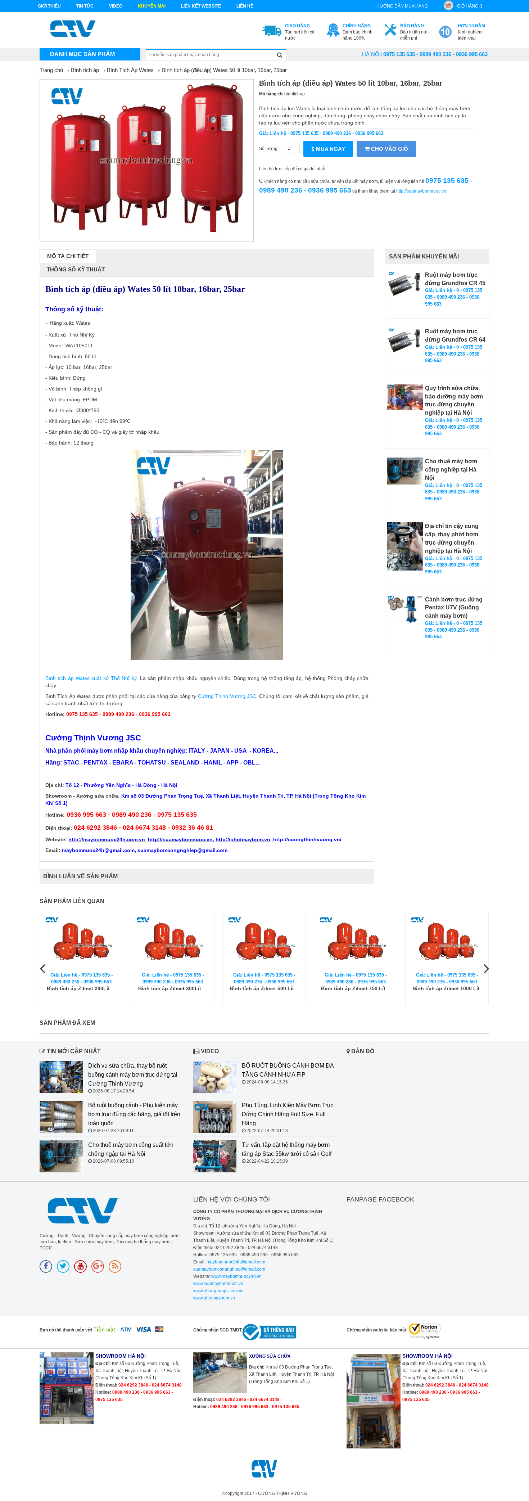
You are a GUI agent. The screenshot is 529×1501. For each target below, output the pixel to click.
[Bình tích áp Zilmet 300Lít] (173, 942)
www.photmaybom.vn (214, 1298)
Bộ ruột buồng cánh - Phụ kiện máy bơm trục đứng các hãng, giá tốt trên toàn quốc (134, 1114)
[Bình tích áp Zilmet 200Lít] (81, 942)
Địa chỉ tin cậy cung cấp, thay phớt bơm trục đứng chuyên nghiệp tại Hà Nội (452, 538)
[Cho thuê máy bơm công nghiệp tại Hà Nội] (405, 470)
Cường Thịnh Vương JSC (227, 696)
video (115, 6)
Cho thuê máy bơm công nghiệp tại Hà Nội (451, 469)
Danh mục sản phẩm (82, 54)
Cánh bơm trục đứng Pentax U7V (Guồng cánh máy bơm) (454, 607)
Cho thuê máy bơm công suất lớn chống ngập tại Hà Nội (130, 1149)
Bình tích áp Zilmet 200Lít (78, 988)
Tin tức (85, 6)
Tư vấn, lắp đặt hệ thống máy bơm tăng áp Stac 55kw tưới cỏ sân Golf (286, 1149)
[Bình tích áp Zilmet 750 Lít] (355, 942)
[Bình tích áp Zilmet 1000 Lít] (447, 942)
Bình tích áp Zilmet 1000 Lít (446, 988)
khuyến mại (152, 6)
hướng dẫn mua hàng (402, 6)
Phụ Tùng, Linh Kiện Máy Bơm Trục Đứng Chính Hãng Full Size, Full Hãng (287, 1114)
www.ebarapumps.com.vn (218, 1290)
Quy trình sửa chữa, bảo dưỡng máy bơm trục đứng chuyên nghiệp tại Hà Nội (454, 400)
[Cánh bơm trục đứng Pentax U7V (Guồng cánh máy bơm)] (405, 609)
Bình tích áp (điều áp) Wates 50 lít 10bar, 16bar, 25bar (224, 70)
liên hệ (244, 6)
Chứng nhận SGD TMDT (217, 1330)
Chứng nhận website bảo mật (376, 1330)
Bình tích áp (85, 70)
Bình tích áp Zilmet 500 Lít (262, 988)
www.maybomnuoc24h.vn (236, 1276)
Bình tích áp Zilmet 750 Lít (353, 988)
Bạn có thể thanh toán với (66, 1330)
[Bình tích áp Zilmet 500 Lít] (264, 942)
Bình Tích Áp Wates (130, 70)
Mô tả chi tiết (68, 256)
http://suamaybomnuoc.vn (421, 191)
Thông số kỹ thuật (76, 269)
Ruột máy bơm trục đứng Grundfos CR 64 (455, 335)
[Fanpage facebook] (46, 1266)
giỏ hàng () (469, 6)
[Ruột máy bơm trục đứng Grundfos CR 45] (405, 284)
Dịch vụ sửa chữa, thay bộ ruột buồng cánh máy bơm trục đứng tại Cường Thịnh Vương (132, 1075)
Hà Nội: (372, 54)
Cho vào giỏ (389, 149)
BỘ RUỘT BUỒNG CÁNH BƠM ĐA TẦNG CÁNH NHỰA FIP (288, 1070)
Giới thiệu (49, 6)
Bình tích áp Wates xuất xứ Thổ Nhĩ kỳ (91, 678)
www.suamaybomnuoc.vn (218, 1283)
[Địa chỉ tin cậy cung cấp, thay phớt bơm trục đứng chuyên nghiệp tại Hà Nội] (405, 546)
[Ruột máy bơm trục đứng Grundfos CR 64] (405, 341)
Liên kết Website (201, 6)
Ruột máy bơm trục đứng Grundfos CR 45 (455, 279)
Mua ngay (330, 149)
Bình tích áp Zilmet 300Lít (169, 988)
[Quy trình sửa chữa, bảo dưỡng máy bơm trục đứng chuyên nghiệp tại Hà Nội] (405, 397)
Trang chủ (51, 70)
